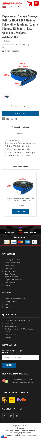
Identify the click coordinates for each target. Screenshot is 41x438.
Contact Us (9, 323)
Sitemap (8, 337)
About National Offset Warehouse (17, 320)
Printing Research (11, 301)
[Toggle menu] (36, 3)
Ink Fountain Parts (11, 277)
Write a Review (8, 47)
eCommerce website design (16, 435)
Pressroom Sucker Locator (22, 380)
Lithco (7, 304)
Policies (7, 332)
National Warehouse (20, 232)
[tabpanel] (20, 194)
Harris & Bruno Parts (12, 271)
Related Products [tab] (20, 166)
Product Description (20, 127)
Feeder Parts (9, 268)
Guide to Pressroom (12, 326)
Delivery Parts (10, 265)
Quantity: (14, 106)
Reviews (20, 133)
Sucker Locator (10, 334)
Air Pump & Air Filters (12, 260)
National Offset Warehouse (15, 299)
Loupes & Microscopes (13, 280)
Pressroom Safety (11, 282)
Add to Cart (20, 211)
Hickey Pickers (10, 274)
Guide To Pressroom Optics (23, 382)
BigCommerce (25, 433)
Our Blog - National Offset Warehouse (19, 329)
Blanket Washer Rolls (12, 263)
